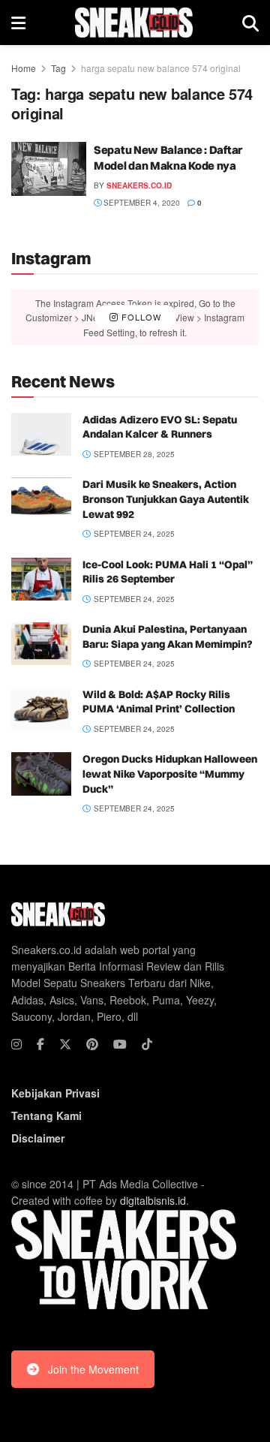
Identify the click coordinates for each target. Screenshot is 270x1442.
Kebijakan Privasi (55, 1092)
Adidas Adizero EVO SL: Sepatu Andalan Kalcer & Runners (159, 427)
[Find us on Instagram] (16, 1044)
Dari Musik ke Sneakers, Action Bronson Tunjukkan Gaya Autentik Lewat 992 (165, 498)
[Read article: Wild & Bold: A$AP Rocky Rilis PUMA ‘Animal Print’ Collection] (41, 709)
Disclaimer (37, 1137)
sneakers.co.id (139, 185)
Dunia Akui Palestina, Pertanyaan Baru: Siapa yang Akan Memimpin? (167, 636)
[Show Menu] (18, 22)
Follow (139, 317)
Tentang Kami (46, 1115)
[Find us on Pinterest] (92, 1044)
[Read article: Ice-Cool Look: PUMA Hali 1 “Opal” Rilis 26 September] (41, 579)
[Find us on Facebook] (40, 1044)
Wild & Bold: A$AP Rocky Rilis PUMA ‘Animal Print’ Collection (158, 702)
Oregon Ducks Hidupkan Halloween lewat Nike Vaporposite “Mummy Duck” (169, 773)
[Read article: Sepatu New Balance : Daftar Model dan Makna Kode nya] (48, 169)
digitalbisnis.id (153, 1200)
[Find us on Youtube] (120, 1044)
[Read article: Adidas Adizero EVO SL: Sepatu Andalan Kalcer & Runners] (41, 434)
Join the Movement (93, 1369)
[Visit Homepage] (134, 23)
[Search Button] (250, 22)
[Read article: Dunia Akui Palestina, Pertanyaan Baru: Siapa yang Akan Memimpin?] (41, 643)
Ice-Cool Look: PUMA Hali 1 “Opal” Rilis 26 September (167, 572)
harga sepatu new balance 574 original (161, 68)
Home (23, 68)
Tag (58, 68)
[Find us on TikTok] (147, 1044)
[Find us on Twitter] (65, 1044)
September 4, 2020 (140, 202)
